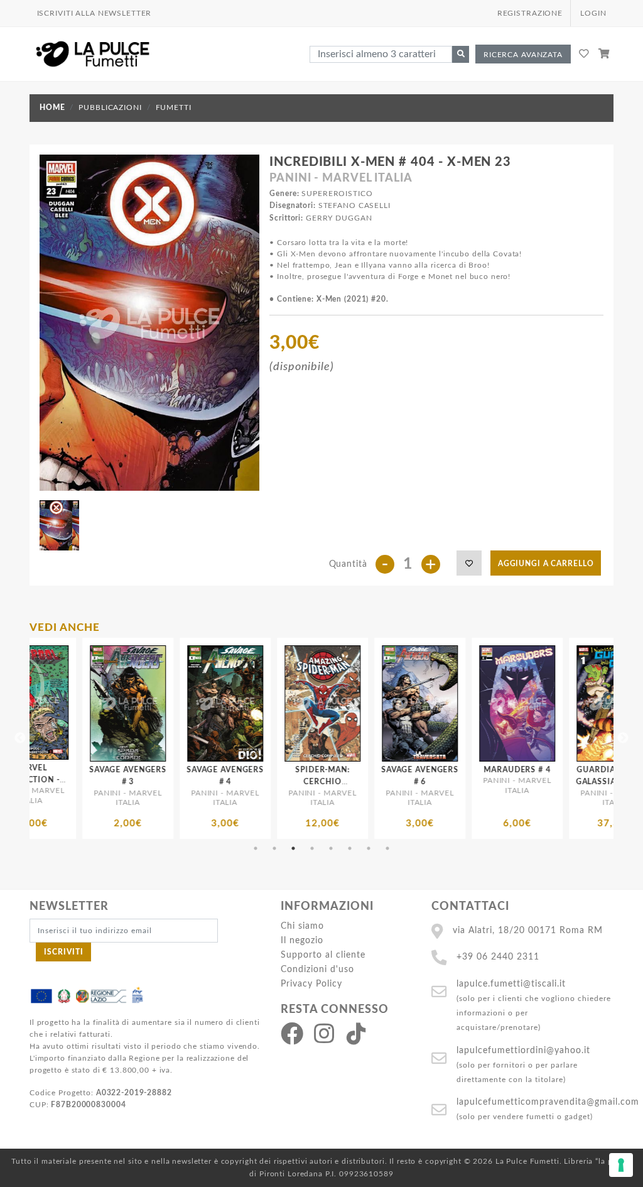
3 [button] (293, 848)
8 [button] (387, 848)
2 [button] (274, 848)
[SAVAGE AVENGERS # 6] (313, 703)
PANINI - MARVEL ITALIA (340, 178)
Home (52, 107)
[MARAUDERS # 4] (410, 703)
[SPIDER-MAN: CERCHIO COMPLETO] (215, 703)
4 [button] (312, 848)
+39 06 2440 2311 (498, 956)
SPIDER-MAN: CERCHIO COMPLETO (215, 781)
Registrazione (530, 13)
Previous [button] (20, 738)
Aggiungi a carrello (546, 563)
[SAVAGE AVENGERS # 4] (118, 703)
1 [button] (255, 848)
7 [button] (368, 848)
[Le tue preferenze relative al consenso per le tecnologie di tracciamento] (621, 1165)
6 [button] (349, 848)
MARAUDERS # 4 (410, 770)
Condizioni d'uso (317, 969)
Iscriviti (64, 952)
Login (593, 13)
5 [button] (331, 848)
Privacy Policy (311, 983)
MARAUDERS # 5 (604, 770)
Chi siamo (302, 926)
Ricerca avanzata (523, 54)
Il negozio (302, 940)
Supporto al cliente (323, 955)
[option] (118, 738)
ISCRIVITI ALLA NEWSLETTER (94, 13)
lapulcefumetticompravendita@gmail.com (548, 1102)
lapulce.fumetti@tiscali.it (511, 983)
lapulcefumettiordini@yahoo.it (523, 1050)
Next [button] (623, 738)
